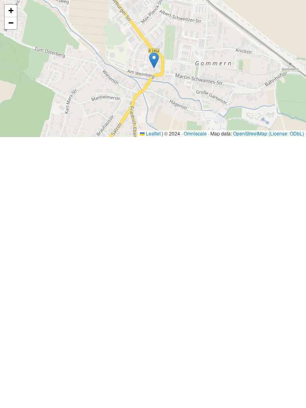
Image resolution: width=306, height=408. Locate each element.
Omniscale (195, 133)
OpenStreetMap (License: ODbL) (268, 133)
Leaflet (153, 133)
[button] (154, 60)
